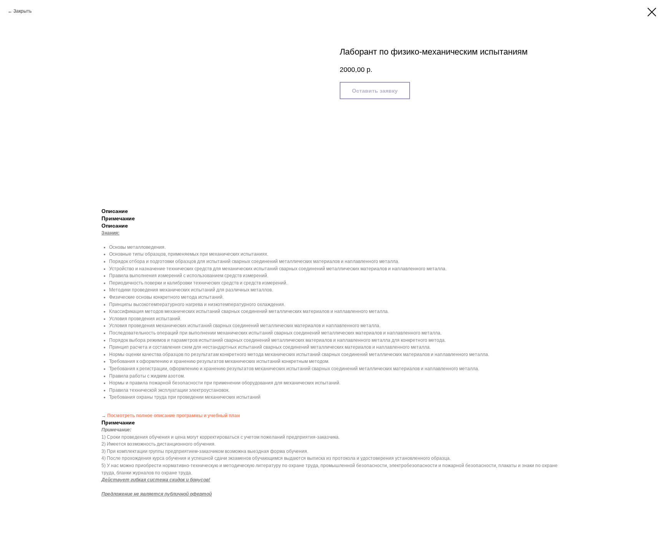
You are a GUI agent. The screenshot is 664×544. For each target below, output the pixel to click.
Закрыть (22, 11)
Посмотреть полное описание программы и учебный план (173, 415)
